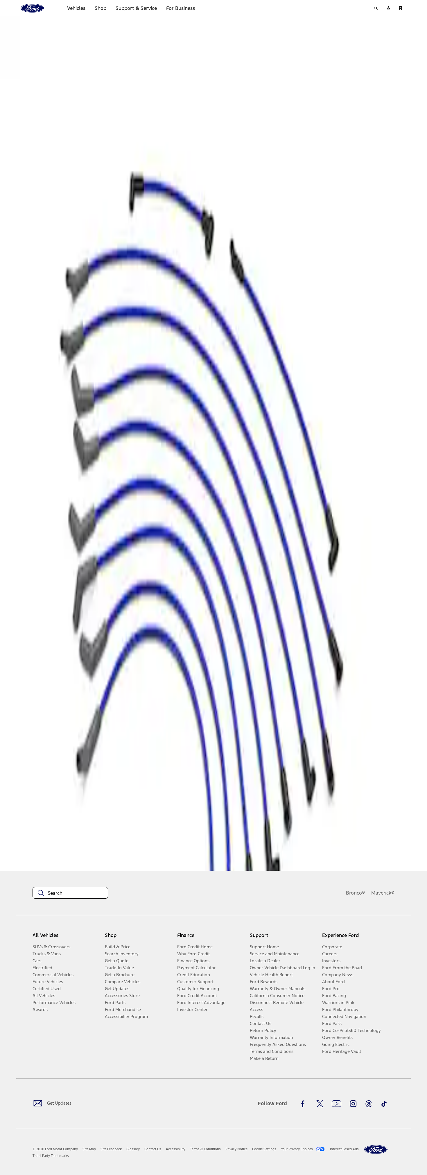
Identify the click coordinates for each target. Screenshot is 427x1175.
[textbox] (70, 893)
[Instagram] (353, 1103)
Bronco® (355, 893)
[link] (89, 1149)
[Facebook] (304, 1103)
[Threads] (368, 1103)
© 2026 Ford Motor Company (55, 1149)
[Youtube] (336, 1103)
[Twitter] (319, 1103)
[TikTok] (384, 1103)
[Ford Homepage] (375, 1149)
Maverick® (382, 893)
